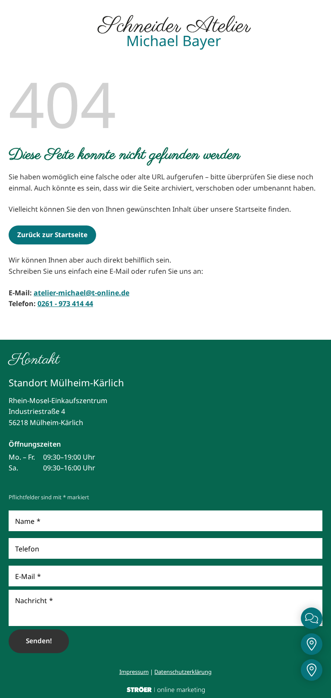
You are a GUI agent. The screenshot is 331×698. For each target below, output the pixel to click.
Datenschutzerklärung (183, 672)
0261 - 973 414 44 (65, 303)
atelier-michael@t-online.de (81, 292)
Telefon (27, 549)
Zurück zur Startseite (52, 234)
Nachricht (34, 600)
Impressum (134, 672)
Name (28, 521)
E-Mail (28, 576)
